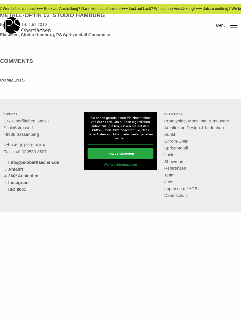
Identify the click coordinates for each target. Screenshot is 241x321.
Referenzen (175, 168)
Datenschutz (176, 195)
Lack (168, 155)
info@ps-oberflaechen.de (33, 162)
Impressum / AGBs (182, 188)
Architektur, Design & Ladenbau (194, 127)
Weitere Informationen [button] (120, 164)
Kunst (169, 134)
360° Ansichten (23, 175)
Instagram (18, 182)
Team (169, 175)
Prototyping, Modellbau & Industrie (196, 121)
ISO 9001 (17, 189)
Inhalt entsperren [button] (120, 153)
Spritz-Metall (176, 148)
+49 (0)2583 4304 (28, 145)
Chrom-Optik (176, 141)
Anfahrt (15, 169)
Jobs (168, 182)
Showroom (174, 161)
